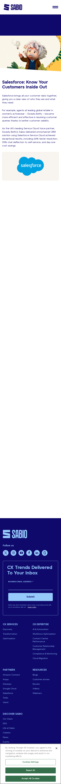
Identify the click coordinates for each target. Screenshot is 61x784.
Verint (6, 702)
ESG (5, 724)
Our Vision (8, 719)
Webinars (37, 693)
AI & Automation (40, 629)
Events (6, 742)
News (5, 737)
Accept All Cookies (30, 779)
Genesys (7, 684)
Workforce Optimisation (44, 634)
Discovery (7, 629)
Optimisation (9, 639)
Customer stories (41, 680)
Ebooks (36, 684)
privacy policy (32, 607)
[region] (30, 764)
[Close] (56, 748)
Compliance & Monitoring (45, 654)
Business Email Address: (20, 581)
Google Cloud (9, 689)
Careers (6, 733)
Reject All (30, 770)
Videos (36, 689)
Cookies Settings (30, 762)
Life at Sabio (9, 728)
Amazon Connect (11, 675)
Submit (31, 597)
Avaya (6, 680)
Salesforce (8, 693)
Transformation (10, 634)
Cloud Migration (40, 658)
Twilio (5, 698)
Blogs (35, 675)
